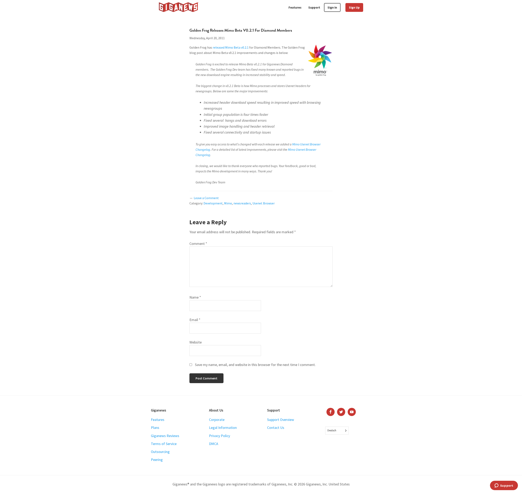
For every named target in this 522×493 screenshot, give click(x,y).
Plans (155, 427)
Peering (157, 459)
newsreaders (242, 203)
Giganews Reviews (165, 435)
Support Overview (280, 419)
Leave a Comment (206, 198)
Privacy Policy (219, 435)
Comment (198, 243)
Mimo (228, 203)
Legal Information (223, 427)
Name (195, 297)
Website (195, 342)
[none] (337, 431)
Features (157, 419)
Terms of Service (164, 443)
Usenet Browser (263, 203)
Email (194, 319)
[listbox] (337, 431)
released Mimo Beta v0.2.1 (231, 47)
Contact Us (275, 427)
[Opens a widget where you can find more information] (504, 486)
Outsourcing (160, 451)
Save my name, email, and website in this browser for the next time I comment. (255, 364)
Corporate (217, 419)
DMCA (213, 443)
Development (213, 203)
